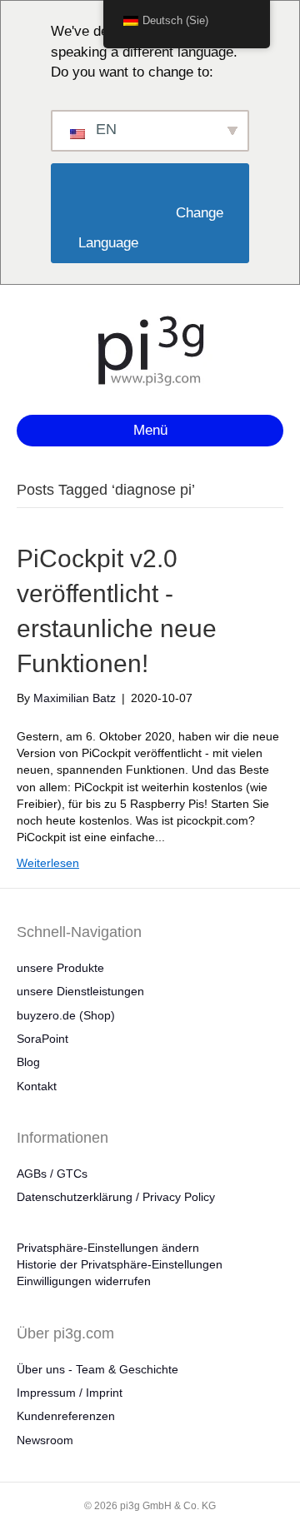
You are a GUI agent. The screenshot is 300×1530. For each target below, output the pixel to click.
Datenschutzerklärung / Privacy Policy (116, 1197)
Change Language (152, 228)
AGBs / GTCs (52, 1173)
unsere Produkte (60, 967)
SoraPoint (42, 1038)
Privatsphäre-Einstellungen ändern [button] (108, 1247)
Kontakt (37, 1086)
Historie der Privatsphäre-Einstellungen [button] (119, 1264)
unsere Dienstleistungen (80, 991)
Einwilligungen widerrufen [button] (84, 1281)
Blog (28, 1062)
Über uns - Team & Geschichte (97, 1369)
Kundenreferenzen (66, 1416)
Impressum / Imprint (69, 1392)
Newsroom (45, 1440)
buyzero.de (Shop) (66, 1015)
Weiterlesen (48, 863)
